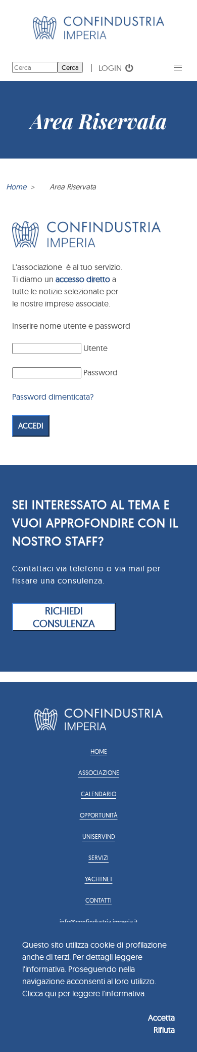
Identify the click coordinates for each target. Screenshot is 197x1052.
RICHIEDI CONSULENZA (64, 617)
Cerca (70, 67)
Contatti (98, 900)
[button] (178, 68)
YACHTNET (99, 879)
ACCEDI (30, 426)
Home (16, 186)
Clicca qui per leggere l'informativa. (84, 993)
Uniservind (98, 836)
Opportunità (99, 815)
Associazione (98, 772)
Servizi (98, 858)
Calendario (98, 794)
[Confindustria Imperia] (98, 36)
